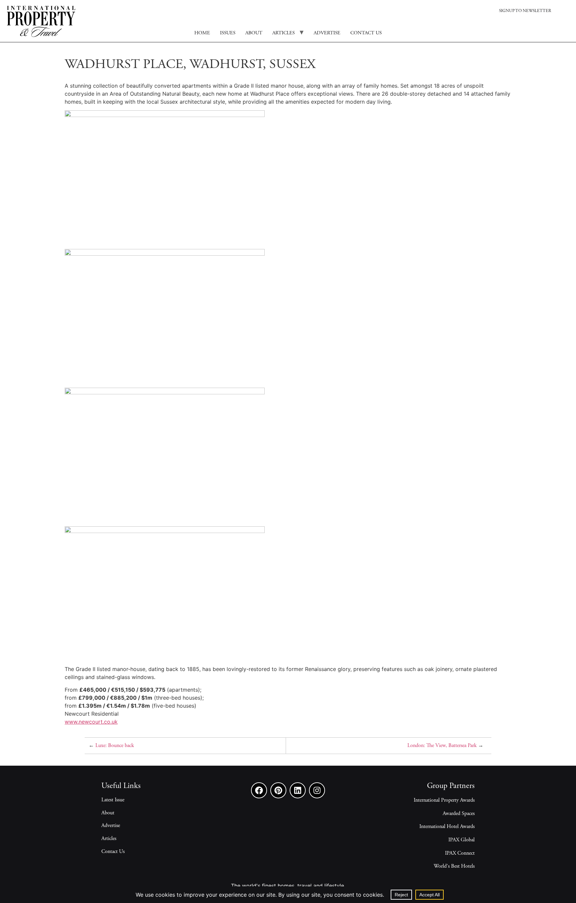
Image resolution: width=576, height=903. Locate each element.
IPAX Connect (460, 853)
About (253, 33)
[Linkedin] (298, 790)
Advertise (327, 33)
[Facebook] (259, 790)
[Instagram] (317, 790)
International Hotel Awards (447, 826)
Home (202, 33)
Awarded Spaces (459, 813)
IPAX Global (461, 840)
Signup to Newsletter (525, 11)
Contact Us (113, 851)
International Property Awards (444, 800)
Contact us (366, 33)
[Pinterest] (278, 790)
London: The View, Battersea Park (442, 745)
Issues (227, 33)
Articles (283, 33)
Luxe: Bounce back (114, 745)
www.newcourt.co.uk (91, 721)
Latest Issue (112, 800)
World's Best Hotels (454, 866)
